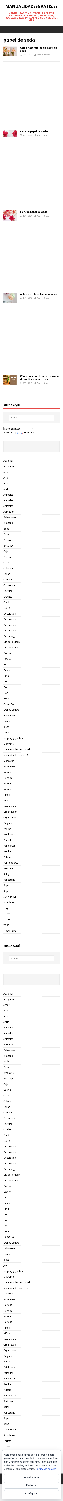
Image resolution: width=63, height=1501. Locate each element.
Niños (6, 794)
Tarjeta (7, 908)
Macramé (8, 743)
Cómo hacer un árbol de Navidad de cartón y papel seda (39, 377)
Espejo (7, 658)
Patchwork (9, 834)
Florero (7, 698)
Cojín (6, 562)
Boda (6, 528)
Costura (7, 590)
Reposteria (9, 879)
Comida (7, 579)
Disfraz (7, 653)
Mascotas (8, 760)
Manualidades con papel (16, 749)
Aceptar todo (31, 1477)
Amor (6, 472)
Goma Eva (9, 704)
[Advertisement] (31, 97)
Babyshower (10, 517)
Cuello (6, 607)
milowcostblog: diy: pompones (38, 294)
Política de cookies (46, 1468)
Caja (5, 551)
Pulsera (7, 857)
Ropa (6, 885)
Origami (7, 823)
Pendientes (9, 845)
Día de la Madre (12, 642)
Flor (5, 681)
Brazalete (8, 540)
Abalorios (8, 460)
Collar (6, 574)
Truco (6, 919)
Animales (8, 494)
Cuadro (7, 602)
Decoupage (9, 636)
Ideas (6, 726)
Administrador (43, 54)
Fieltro (6, 664)
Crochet (7, 596)
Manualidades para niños (17, 755)
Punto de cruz (10, 862)
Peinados (8, 840)
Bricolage (8, 545)
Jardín (6, 732)
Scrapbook (9, 902)
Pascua (7, 828)
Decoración (9, 613)
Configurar (31, 1493)
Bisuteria (8, 522)
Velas (6, 925)
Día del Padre (10, 647)
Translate (29, 432)
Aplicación (8, 511)
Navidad (7, 772)
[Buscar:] (31, 418)
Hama (6, 721)
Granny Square (11, 709)
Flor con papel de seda (33, 211)
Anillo (6, 489)
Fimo (6, 675)
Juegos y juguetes (13, 738)
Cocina (7, 557)
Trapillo (7, 913)
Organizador (10, 811)
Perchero (8, 851)
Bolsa (6, 534)
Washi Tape (9, 930)
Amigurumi (9, 466)
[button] (58, 29)
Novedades (9, 806)
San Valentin (10, 896)
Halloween (9, 715)
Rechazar (31, 1485)
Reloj (6, 874)
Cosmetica (9, 585)
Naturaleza (9, 766)
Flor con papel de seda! (34, 131)
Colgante (8, 568)
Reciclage (8, 868)
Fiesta (6, 670)
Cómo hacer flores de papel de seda (38, 49)
